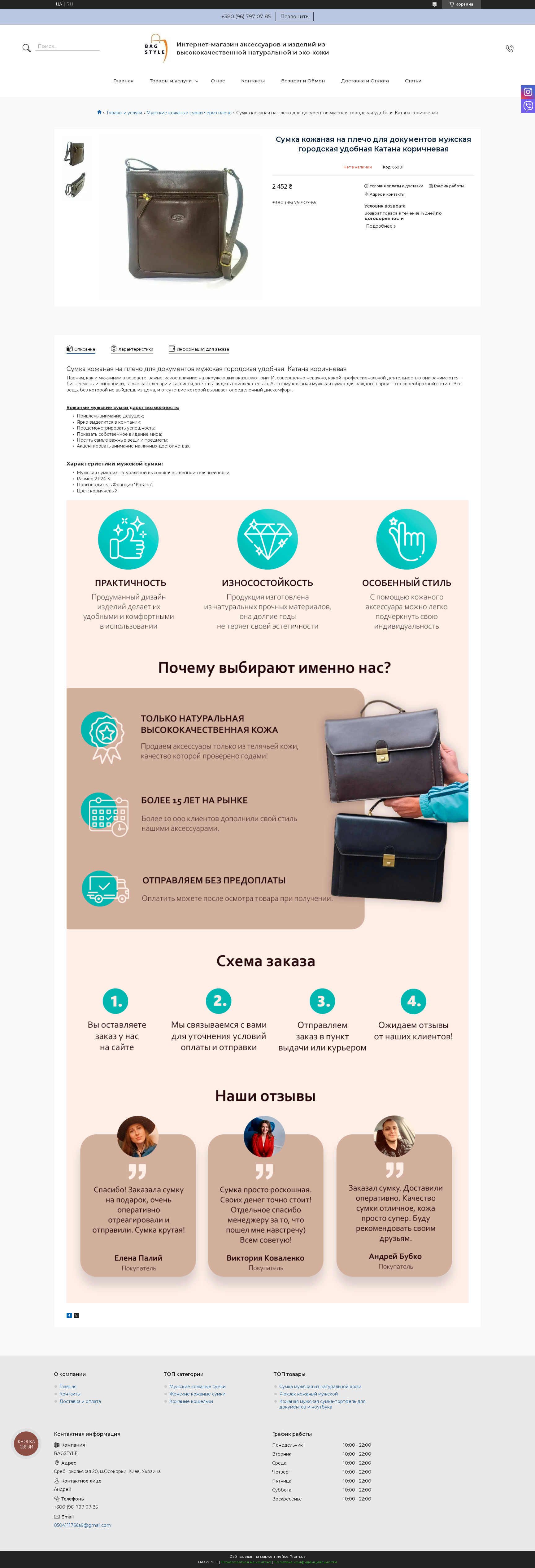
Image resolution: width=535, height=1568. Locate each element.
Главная (123, 81)
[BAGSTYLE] (156, 48)
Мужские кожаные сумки (197, 1386)
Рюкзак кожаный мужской (308, 1394)
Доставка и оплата (80, 1401)
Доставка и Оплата (365, 81)
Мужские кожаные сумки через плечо (189, 113)
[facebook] (69, 1316)
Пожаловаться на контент (246, 1562)
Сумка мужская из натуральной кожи (320, 1386)
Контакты (253, 81)
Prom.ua (297, 1556)
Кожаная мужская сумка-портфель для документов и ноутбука (322, 1404)
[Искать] (26, 49)
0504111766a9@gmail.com (82, 1525)
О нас (218, 81)
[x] (76, 1316)
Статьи (413, 81)
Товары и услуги (171, 81)
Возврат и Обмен (303, 81)
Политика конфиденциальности (305, 1562)
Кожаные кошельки (191, 1401)
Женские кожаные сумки (197, 1394)
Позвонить (295, 17)
